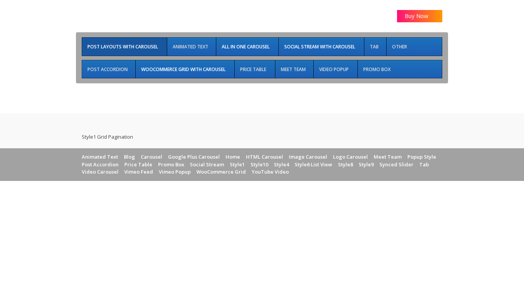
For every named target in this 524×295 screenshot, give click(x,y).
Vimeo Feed (138, 171)
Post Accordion (100, 164)
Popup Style (421, 156)
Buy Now (417, 16)
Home (233, 156)
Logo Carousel (350, 156)
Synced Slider (396, 164)
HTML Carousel (264, 156)
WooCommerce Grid (221, 171)
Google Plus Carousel (194, 156)
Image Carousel (308, 156)
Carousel (151, 156)
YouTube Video (270, 171)
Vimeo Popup (175, 171)
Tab (424, 164)
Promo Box (171, 164)
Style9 (366, 164)
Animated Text (100, 156)
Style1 (237, 164)
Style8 (345, 164)
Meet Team (388, 156)
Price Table (138, 164)
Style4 (281, 164)
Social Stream (207, 164)
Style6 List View (313, 164)
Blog (129, 156)
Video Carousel (100, 171)
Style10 (259, 164)
